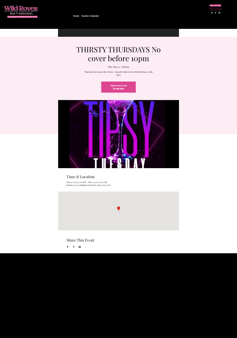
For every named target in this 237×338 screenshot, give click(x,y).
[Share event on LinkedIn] (80, 247)
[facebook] (215, 13)
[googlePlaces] (212, 13)
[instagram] (219, 13)
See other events (118, 88)
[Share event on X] (74, 247)
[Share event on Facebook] (68, 247)
